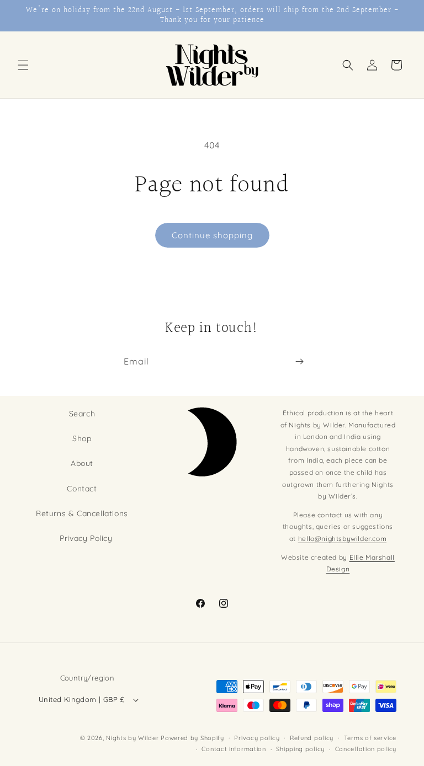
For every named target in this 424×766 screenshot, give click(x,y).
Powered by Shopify (192, 738)
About (82, 463)
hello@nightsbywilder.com (342, 538)
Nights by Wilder (132, 738)
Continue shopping (212, 235)
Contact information (234, 749)
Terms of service (370, 738)
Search (82, 414)
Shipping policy (300, 749)
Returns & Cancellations (82, 513)
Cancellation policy (365, 749)
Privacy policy (256, 738)
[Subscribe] (299, 361)
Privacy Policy (86, 538)
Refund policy (311, 738)
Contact (82, 489)
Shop (81, 438)
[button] (23, 65)
